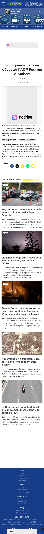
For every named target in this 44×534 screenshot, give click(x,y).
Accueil (5, 27)
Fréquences (22, 481)
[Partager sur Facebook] (11, 167)
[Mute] (38, 11)
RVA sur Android (22, 513)
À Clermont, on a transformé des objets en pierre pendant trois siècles (21, 361)
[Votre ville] (27, 4)
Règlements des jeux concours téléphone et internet (22, 524)
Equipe (22, 476)
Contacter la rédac (22, 492)
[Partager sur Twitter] (16, 167)
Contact (22, 473)
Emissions (22, 501)
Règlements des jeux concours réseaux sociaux (22, 519)
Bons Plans (16, 27)
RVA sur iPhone (22, 510)
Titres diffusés (22, 478)
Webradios (37, 27)
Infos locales (22, 490)
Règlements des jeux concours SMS (22, 522)
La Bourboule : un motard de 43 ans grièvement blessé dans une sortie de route (20, 410)
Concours (22, 504)
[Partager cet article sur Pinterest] (22, 167)
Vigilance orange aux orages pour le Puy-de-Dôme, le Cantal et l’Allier (21, 260)
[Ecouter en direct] (32, 4)
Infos (27, 27)
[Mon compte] (41, 4)
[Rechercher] (36, 4)
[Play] (3, 18)
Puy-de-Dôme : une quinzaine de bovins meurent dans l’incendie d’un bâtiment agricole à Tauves (21, 311)
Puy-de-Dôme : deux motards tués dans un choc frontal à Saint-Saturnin (21, 212)
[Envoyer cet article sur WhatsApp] (27, 167)
